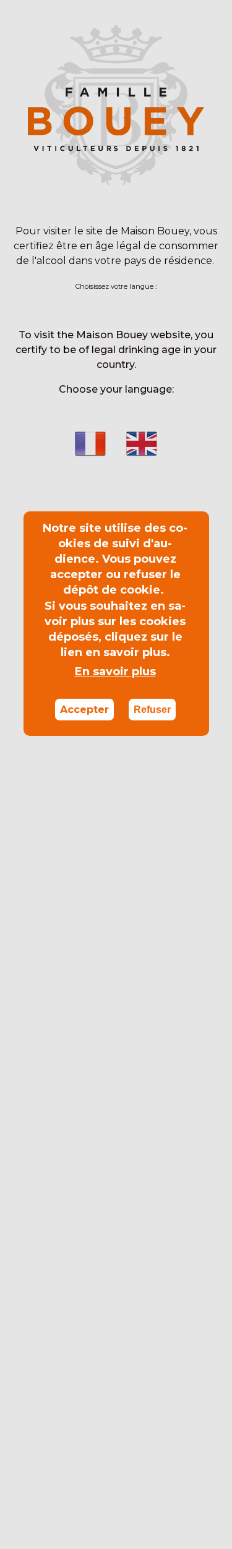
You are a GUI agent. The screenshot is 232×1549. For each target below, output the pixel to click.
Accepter (84, 709)
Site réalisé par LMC (116, 1486)
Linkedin (21, 15)
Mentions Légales (169, 1529)
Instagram (41, 15)
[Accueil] (116, 83)
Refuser (152, 709)
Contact (63, 1529)
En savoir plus (115, 671)
